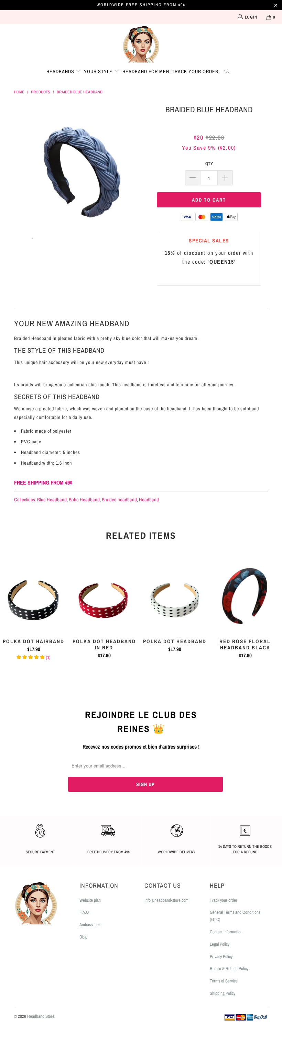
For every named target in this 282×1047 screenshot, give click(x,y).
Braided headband (119, 499)
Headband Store (40, 1016)
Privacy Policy (221, 956)
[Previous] (21, 171)
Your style (99, 71)
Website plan (90, 900)
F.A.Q (84, 912)
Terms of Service (224, 981)
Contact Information (226, 932)
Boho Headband (84, 499)
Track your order (195, 71)
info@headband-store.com (166, 900)
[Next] (142, 171)
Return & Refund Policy (229, 968)
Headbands (61, 71)
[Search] (228, 70)
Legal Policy (219, 944)
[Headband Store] (141, 43)
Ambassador (89, 924)
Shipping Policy (222, 993)
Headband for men (145, 71)
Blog (83, 937)
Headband (149, 499)
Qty (209, 164)
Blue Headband (52, 499)
